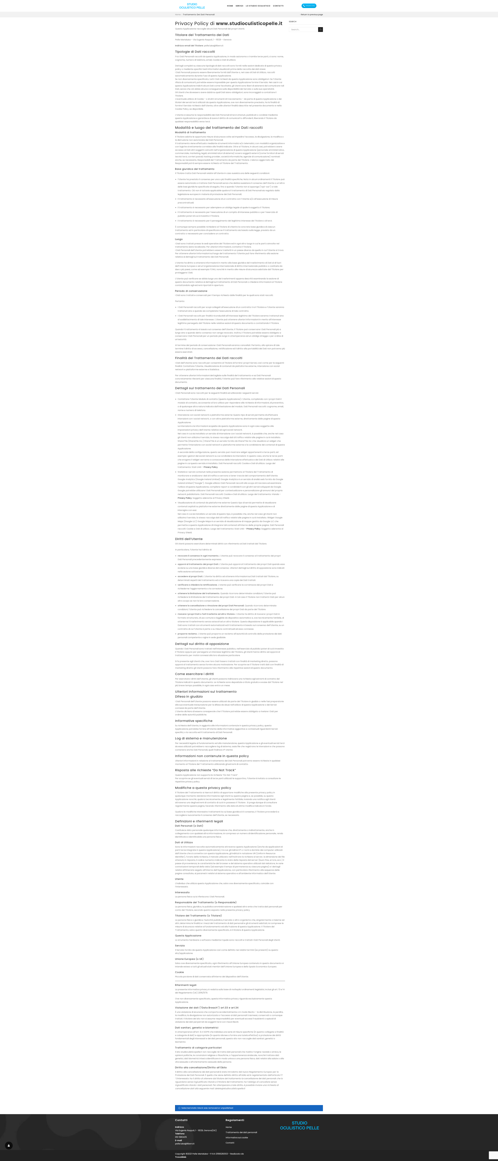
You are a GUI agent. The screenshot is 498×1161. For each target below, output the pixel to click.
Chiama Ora (310, 6)
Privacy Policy (211, 467)
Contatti (278, 6)
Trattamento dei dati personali (241, 1132)
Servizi (239, 6)
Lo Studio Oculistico (258, 6)
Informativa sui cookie (237, 1137)
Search (320, 29)
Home (230, 6)
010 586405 (181, 1137)
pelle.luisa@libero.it (185, 1143)
